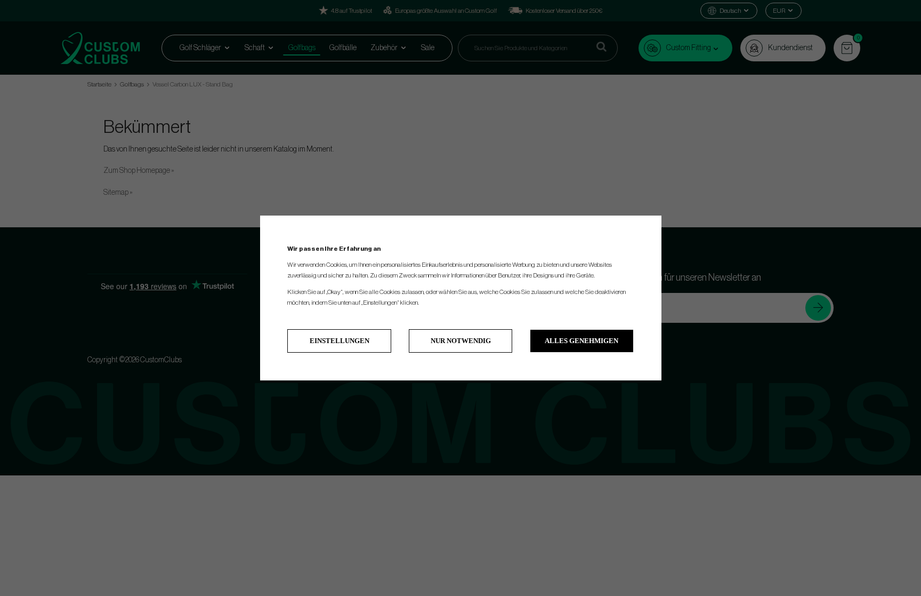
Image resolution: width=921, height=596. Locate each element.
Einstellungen (339, 341)
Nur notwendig (461, 341)
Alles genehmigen (581, 341)
